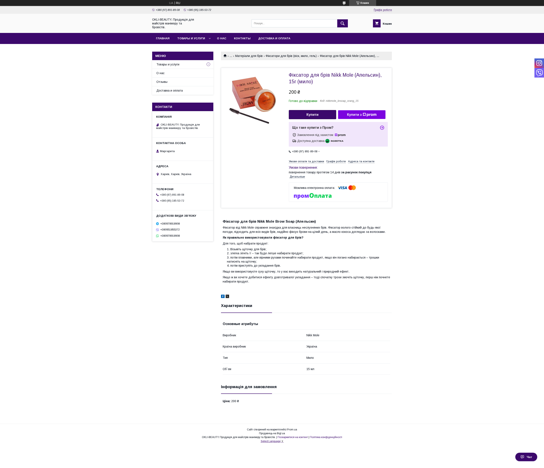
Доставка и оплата (274, 38)
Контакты (242, 38)
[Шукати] (342, 23)
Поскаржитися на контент (293, 437)
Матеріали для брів (249, 56)
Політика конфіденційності (326, 437)
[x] (227, 297)
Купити (312, 114)
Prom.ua (292, 429)
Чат (529, 457)
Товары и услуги (191, 38)
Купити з (354, 114)
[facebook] (223, 297)
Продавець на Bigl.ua (272, 433)
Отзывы (161, 81)
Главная (163, 38)
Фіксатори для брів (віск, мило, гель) (291, 56)
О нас (221, 38)
